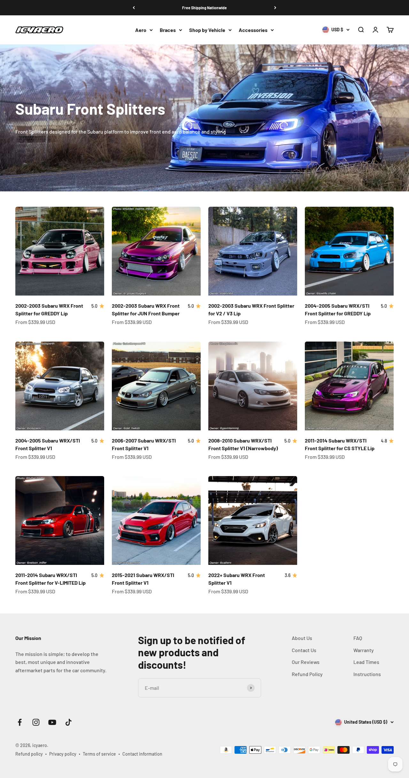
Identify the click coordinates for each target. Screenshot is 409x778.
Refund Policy (307, 674)
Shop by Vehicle (207, 30)
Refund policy (29, 754)
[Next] (275, 7)
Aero (140, 30)
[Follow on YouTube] (52, 722)
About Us (302, 638)
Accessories (253, 30)
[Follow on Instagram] (36, 722)
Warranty (363, 650)
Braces (168, 30)
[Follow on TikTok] (68, 722)
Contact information (142, 754)
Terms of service (99, 754)
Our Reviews (306, 662)
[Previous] (134, 7)
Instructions (367, 674)
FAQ (357, 638)
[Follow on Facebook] (19, 722)
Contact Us (304, 650)
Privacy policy (62, 754)
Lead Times (366, 662)
